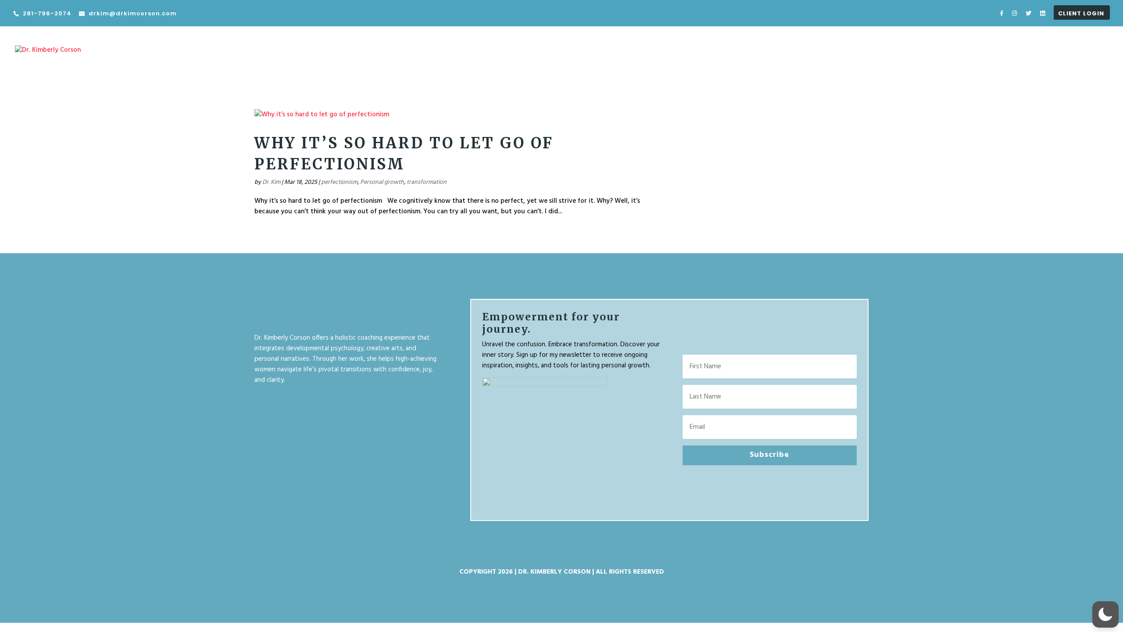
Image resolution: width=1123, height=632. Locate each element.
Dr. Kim (271, 182)
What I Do (985, 56)
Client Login (1081, 14)
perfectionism (339, 182)
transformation (427, 182)
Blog (1062, 56)
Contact (1095, 56)
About (1033, 56)
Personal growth (382, 182)
